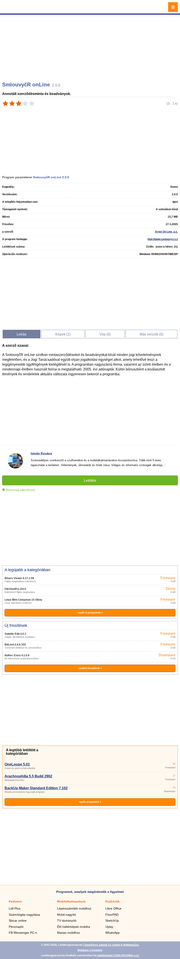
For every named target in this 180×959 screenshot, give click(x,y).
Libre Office (113, 908)
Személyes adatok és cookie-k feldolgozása (111, 944)
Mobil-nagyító (66, 914)
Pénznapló (16, 926)
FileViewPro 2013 (15, 589)
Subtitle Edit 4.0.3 (15, 633)
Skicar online (18, 920)
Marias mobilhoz (68, 932)
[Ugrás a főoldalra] (15, 9)
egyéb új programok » (90, 612)
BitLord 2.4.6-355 (15, 644)
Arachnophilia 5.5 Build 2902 (28, 776)
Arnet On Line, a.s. (166, 231)
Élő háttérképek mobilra (73, 926)
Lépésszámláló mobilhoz (74, 908)
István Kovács (41, 453)
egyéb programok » (90, 801)
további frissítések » (90, 668)
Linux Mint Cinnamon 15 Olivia (23, 599)
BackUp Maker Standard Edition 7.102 (36, 788)
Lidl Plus (14, 908)
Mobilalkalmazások (71, 901)
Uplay (109, 926)
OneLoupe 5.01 (17, 764)
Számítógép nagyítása (24, 914)
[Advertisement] (90, 46)
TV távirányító (66, 920)
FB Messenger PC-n (23, 932)
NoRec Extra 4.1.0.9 (17, 655)
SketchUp (112, 920)
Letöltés (90, 480)
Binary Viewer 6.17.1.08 (19, 578)
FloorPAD (112, 914)
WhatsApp (112, 932)
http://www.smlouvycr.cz (163, 239)
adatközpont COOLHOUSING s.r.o (118, 955)
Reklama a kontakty (90, 950)
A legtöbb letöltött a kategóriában (22, 751)
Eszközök (112, 901)
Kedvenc (15, 901)
